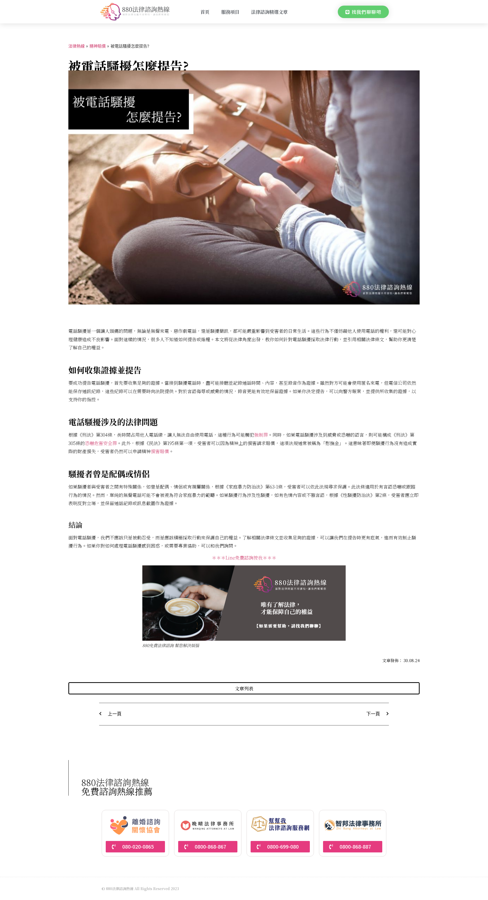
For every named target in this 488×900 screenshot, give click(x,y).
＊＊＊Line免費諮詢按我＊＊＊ (244, 557)
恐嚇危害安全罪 (101, 443)
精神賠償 (97, 46)
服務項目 (230, 11)
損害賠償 (160, 451)
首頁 (204, 11)
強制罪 (261, 434)
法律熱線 (76, 46)
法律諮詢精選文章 (269, 11)
